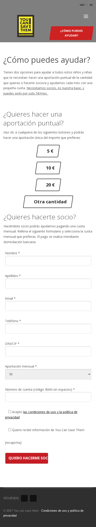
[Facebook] (24, 498)
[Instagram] (33, 498)
